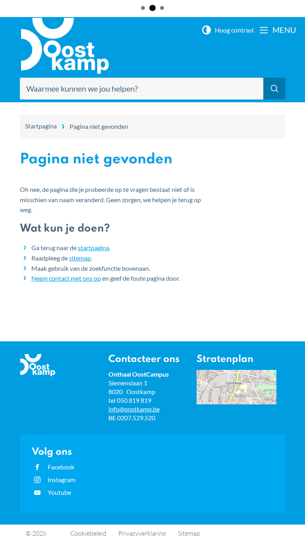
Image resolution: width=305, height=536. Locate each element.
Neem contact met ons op (66, 278)
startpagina (93, 247)
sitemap (80, 258)
